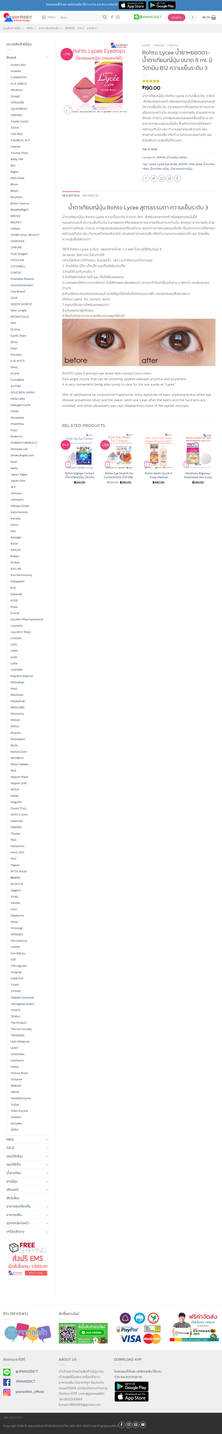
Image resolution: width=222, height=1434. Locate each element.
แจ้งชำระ (92, 28)
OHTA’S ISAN (19, 814)
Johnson (16, 493)
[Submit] (104, 17)
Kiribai (15, 562)
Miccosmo (17, 713)
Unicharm (17, 1060)
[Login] (192, 17)
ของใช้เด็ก (14, 1164)
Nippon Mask (19, 776)
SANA (14, 896)
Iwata (14, 468)
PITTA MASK (19, 871)
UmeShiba (17, 1054)
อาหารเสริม (14, 1214)
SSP (13, 959)
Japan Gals (18, 480)
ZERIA (15, 1129)
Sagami (16, 890)
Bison (14, 190)
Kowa (14, 606)
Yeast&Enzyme (21, 1098)
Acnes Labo (18, 64)
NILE (13, 770)
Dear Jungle (18, 310)
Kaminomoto (19, 512)
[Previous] (62, 462)
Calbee (15, 228)
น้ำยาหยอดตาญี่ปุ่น (181, 169)
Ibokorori (17, 436)
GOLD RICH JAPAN (22, 392)
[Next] (215, 462)
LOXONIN (16, 669)
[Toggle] (47, 57)
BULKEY (16, 222)
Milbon (15, 720)
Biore (14, 184)
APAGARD (17, 102)
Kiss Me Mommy (21, 575)
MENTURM (17, 707)
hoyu (14, 430)
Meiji (14, 688)
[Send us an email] (135, 1425)
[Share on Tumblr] (177, 178)
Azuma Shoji (19, 152)
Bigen (14, 171)
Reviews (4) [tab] (90, 196)
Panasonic (17, 846)
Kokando (16, 594)
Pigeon (15, 865)
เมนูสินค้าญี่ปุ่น (12, 28)
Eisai (14, 348)
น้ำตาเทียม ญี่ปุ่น (159, 169)
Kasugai (16, 537)
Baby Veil (17, 159)
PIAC (14, 858)
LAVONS (16, 638)
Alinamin (17, 89)
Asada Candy (20, 121)
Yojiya (15, 1104)
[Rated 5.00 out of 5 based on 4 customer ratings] (179, 81)
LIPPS (14, 650)
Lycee (152, 164)
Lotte (14, 663)
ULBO (14, 1047)
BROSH (15, 216)
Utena (15, 1066)
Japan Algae (19, 474)
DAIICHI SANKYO (21, 304)
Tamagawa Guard (22, 1003)
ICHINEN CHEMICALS (24, 442)
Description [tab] (71, 196)
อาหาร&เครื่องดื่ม (49, 28)
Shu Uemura (19, 940)
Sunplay (16, 972)
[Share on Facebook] (146, 178)
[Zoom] (68, 109)
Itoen (14, 461)
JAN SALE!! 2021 (13, 1417)
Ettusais (16, 354)
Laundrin (17, 625)
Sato (14, 909)
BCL (13, 165)
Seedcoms (17, 915)
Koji (13, 587)
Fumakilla (17, 379)
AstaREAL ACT (20, 140)
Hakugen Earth (21, 404)
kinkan (15, 556)
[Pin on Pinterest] (169, 178)
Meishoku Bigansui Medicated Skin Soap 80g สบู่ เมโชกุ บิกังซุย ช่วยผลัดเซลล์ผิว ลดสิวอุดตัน (198, 475)
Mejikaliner (18, 701)
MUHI (14, 745)
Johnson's (17, 499)
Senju (14, 921)
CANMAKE (17, 241)
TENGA (15, 1016)
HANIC (15, 411)
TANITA (16, 1010)
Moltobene (18, 739)
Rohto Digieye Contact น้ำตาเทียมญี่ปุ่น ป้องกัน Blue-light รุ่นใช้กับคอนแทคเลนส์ (79, 475)
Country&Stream (22, 285)
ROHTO (15, 877)
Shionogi (17, 928)
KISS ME (16, 568)
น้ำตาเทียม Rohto (177, 157)
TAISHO (16, 991)
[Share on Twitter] (153, 178)
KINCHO (16, 549)
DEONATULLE (20, 316)
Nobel (14, 795)
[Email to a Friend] (161, 178)
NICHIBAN (17, 758)
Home (146, 45)
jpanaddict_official (30, 1391)
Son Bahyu (18, 953)
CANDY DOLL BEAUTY (25, 234)
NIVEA (15, 789)
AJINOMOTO (19, 77)
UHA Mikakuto (20, 1041)
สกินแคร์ (12, 1189)
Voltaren (16, 1079)
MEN (30, 28)
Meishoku (17, 694)
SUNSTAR (17, 978)
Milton (15, 726)
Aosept (15, 96)
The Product (19, 1022)
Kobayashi (17, 581)
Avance (15, 146)
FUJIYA (15, 373)
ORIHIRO (16, 827)
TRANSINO (17, 1035)
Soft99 (15, 947)
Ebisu (14, 342)
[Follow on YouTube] (143, 1425)
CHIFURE (16, 247)
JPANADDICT (25, 1381)
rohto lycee (195, 164)
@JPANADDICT (27, 1371)
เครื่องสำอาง (15, 1231)
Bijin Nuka (17, 178)
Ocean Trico (18, 808)
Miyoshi (16, 732)
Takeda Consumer (22, 997)
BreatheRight (19, 209)
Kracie (15, 613)
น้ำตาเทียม (14, 1172)
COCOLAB (17, 260)
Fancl (14, 367)
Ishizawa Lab (19, 449)
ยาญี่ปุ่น (12, 1181)
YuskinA (16, 1117)
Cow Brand (18, 291)
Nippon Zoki (19, 783)
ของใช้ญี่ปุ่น (15, 1156)
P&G (13, 839)
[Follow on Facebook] (112, 17)
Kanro (15, 524)
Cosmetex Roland (22, 278)
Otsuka (15, 833)
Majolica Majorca (22, 675)
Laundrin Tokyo (21, 631)
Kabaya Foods (20, 505)
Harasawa (17, 417)
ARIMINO (16, 115)
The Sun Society (21, 1029)
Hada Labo (18, 398)
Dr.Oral (15, 329)
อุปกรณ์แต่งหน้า (18, 1222)
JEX (13, 487)
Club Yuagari (19, 253)
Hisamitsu (17, 423)
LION (14, 644)
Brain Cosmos (20, 203)
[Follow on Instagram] (117, 17)
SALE (80, 28)
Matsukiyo (17, 682)
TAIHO (15, 984)
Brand (69, 28)
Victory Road (19, 1073)
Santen (15, 902)
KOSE (14, 600)
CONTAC (16, 272)
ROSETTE (17, 884)
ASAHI (15, 127)
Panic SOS (17, 852)
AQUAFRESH (19, 108)
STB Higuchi (19, 965)
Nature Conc (19, 751)
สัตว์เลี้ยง (13, 1198)
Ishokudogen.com (22, 455)
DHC (13, 322)
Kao (13, 531)
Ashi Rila (17, 133)
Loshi (14, 657)
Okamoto (17, 820)
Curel (14, 297)
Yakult (15, 1091)
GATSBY (16, 386)
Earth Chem (18, 335)
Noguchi (16, 802)
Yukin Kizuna (19, 1110)
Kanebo (16, 518)
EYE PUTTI (17, 360)
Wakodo (16, 1085)
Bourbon (16, 197)
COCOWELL (18, 266)
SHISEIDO (17, 934)
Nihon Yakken (20, 764)
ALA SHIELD (19, 83)
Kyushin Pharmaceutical (27, 619)
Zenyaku (16, 1123)
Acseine (16, 71)
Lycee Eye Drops (167, 164)
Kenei (14, 543)
